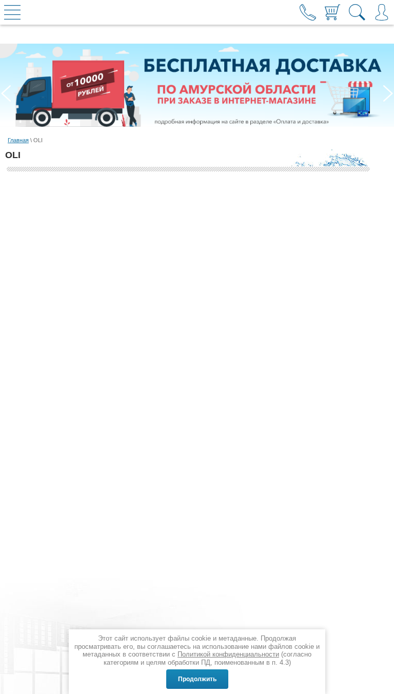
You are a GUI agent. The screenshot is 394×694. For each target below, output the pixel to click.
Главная (18, 140)
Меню (12, 12)
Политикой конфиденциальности (228, 654)
